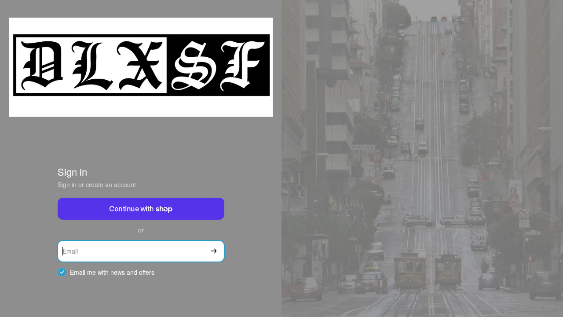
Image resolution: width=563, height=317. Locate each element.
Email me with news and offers (112, 272)
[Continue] (213, 251)
